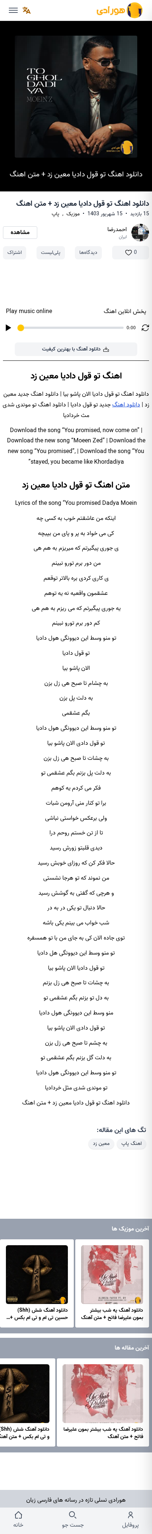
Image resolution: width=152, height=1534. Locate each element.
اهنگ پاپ (131, 1143)
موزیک (73, 214)
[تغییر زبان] (26, 10)
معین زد (101, 1143)
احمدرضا (117, 229)
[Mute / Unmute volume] (13, 10)
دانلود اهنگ (126, 405)
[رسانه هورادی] (119, 10)
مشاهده (20, 232)
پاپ (55, 214)
